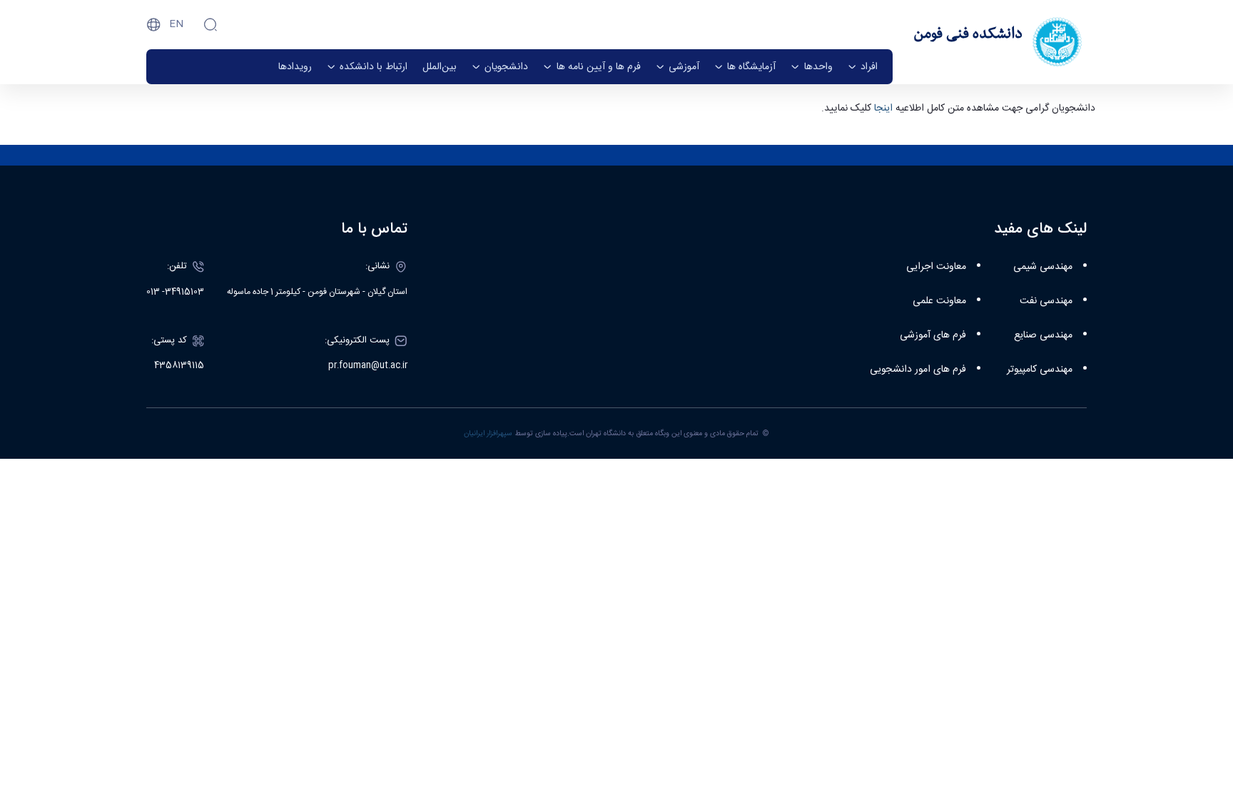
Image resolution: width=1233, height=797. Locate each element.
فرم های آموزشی (933, 335)
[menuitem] (863, 66)
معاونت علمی (939, 301)
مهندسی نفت (1046, 301)
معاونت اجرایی (936, 266)
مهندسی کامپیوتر (1039, 369)
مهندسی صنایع (1043, 335)
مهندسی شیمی (1042, 266)
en (176, 24)
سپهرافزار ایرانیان (488, 433)
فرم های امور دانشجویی (918, 369)
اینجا (882, 108)
